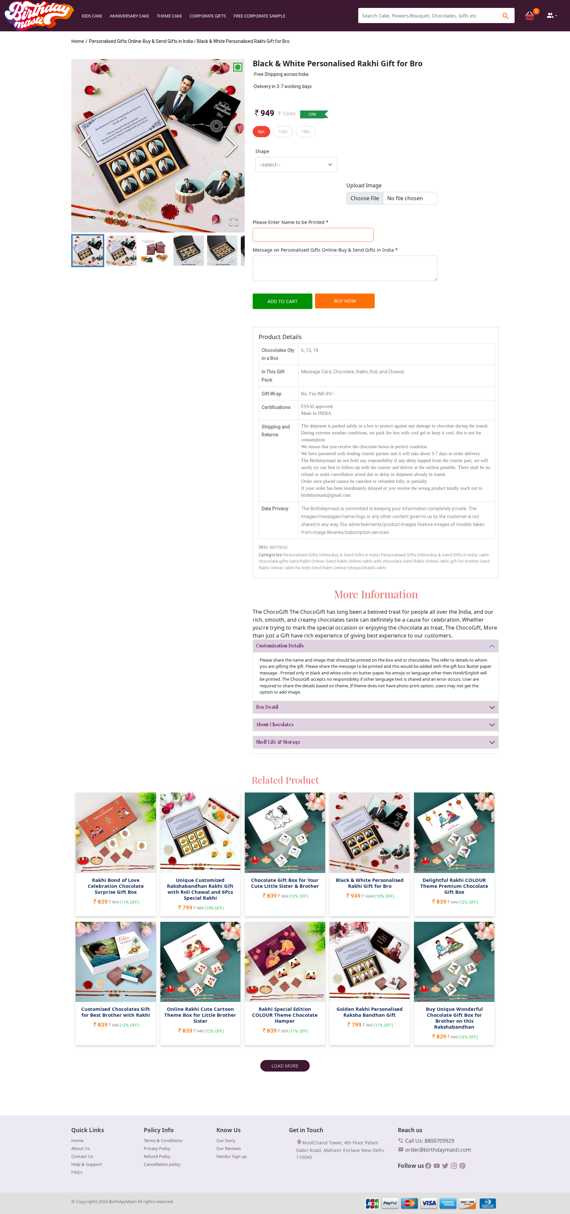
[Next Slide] (231, 145)
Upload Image (364, 185)
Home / (79, 41)
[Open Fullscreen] (233, 221)
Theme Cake (169, 16)
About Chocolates (275, 724)
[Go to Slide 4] (188, 250)
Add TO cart (283, 301)
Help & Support (86, 1164)
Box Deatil (267, 707)
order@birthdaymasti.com (437, 1149)
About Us (80, 1148)
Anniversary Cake (129, 16)
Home (77, 1140)
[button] (158, 146)
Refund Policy (157, 1156)
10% (312, 114)
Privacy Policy (157, 1148)
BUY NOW (345, 301)
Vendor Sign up (231, 1156)
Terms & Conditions (163, 1140)
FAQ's (76, 1172)
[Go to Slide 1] (87, 250)
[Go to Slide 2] (121, 250)
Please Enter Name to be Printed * (291, 222)
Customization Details (280, 645)
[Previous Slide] (84, 145)
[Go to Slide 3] (155, 250)
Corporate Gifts (208, 16)
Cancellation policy (162, 1164)
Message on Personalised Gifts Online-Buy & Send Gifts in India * (325, 250)
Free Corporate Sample (259, 16)
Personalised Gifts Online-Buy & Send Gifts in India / (142, 41)
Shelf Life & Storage (278, 742)
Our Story (226, 1140)
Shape (262, 151)
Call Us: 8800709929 (429, 1140)
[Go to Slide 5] (222, 250)
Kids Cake (92, 16)
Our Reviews (228, 1148)
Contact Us (82, 1156)
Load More (285, 1066)
